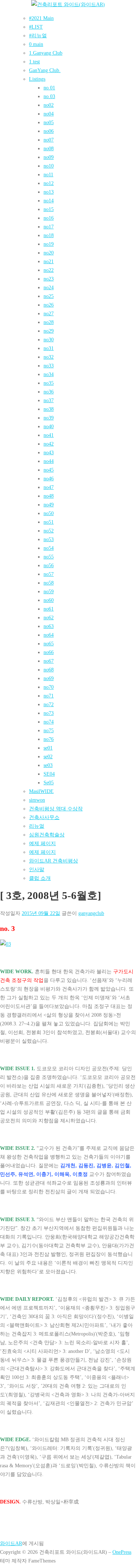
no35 (49, 383)
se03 (48, 765)
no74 (49, 722)
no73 (49, 713)
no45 (49, 470)
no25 (49, 296)
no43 (49, 452)
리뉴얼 (36, 826)
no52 (49, 530)
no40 (49, 426)
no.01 (49, 87)
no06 (49, 131)
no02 (49, 105)
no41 (49, 435)
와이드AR (11, 1543)
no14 (49, 200)
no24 (49, 287)
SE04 (49, 774)
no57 (49, 574)
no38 (49, 409)
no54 (49, 548)
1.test (34, 61)
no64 (49, 635)
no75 (49, 730)
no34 (49, 374)
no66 (49, 652)
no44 (49, 461)
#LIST (36, 27)
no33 (49, 365)
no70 (49, 687)
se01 (48, 748)
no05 (49, 122)
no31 (49, 348)
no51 (49, 522)
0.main (36, 44)
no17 (49, 226)
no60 (49, 600)
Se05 (49, 782)
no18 (49, 235)
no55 (49, 557)
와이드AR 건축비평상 (53, 861)
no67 (49, 661)
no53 (49, 539)
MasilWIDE (41, 791)
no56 (49, 565)
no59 (49, 591)
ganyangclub (91, 913)
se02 (48, 756)
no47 (49, 487)
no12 (49, 183)
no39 (49, 418)
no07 (49, 140)
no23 (49, 279)
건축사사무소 (44, 817)
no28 (49, 322)
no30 (49, 339)
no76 (49, 739)
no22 (49, 270)
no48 (49, 496)
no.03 (49, 96)
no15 (49, 209)
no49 (49, 504)
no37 (49, 400)
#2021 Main (41, 18)
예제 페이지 (42, 843)
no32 (49, 357)
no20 (49, 253)
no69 (49, 678)
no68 (49, 669)
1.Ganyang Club (45, 53)
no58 (49, 583)
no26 (49, 305)
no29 (49, 331)
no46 (49, 478)
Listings (37, 79)
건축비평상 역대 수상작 (56, 808)
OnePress (121, 1552)
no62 (49, 617)
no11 (48, 174)
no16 (49, 218)
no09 (49, 157)
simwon (37, 800)
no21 (49, 261)
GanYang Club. (45, 70)
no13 (49, 192)
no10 (49, 166)
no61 (49, 609)
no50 (49, 513)
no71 (49, 696)
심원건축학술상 (47, 835)
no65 (49, 643)
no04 (49, 114)
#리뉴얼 (38, 35)
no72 (49, 704)
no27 (49, 313)
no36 (49, 392)
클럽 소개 (40, 878)
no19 (49, 244)
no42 (49, 444)
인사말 (36, 869)
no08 (49, 148)
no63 (49, 626)
